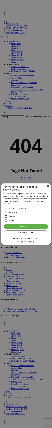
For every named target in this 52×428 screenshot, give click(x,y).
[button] (26, 238)
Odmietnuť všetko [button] (26, 233)
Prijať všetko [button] (26, 227)
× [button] (48, 186)
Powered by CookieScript (25, 242)
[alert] (26, 214)
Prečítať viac (7, 204)
